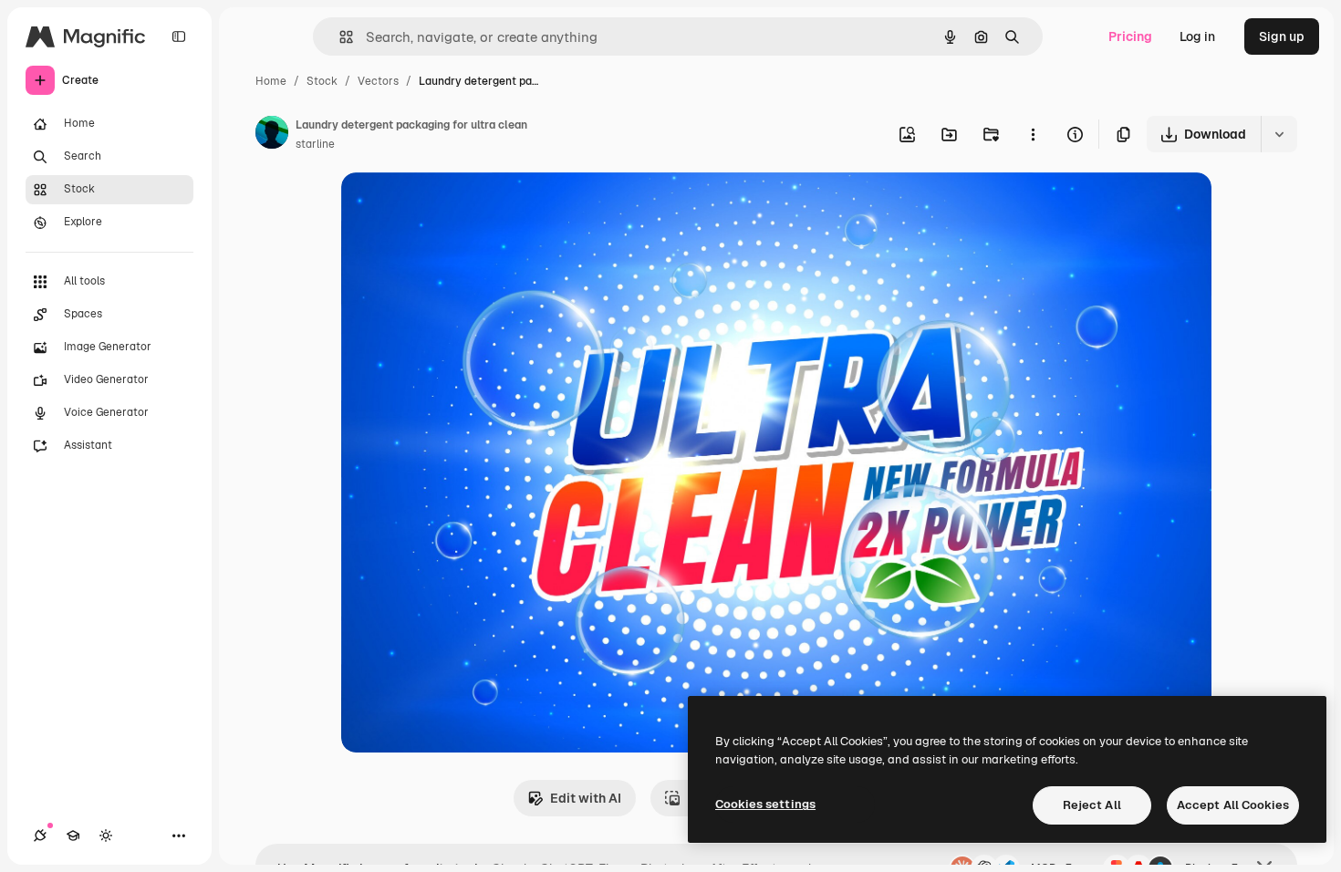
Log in (1197, 36)
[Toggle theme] (105, 835)
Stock (322, 81)
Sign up (1282, 36)
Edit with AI (585, 798)
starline (315, 144)
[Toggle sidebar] (178, 36)
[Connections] (40, 835)
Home (270, 81)
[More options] (1032, 134)
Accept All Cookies (1233, 805)
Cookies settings (765, 804)
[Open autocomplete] (339, 37)
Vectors (378, 81)
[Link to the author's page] (271, 135)
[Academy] (73, 835)
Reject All (1092, 805)
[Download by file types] (1279, 134)
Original (457, 207)
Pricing (1130, 36)
